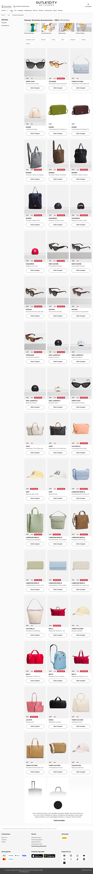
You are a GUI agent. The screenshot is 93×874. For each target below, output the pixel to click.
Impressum (8, 870)
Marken (60, 10)
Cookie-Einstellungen (33, 870)
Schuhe (35, 10)
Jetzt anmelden (59, 820)
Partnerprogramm (37, 839)
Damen (3, 15)
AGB (41, 870)
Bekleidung (28, 10)
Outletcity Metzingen (46, 3)
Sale (15, 10)
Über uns (4, 837)
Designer (20, 10)
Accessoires (48, 10)
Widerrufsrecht (36, 842)
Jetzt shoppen (35, 88)
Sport (55, 10)
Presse (3, 842)
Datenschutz (15, 870)
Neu (11, 10)
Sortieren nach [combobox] (30, 40)
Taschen (41, 10)
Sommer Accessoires (18, 15)
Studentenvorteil (36, 844)
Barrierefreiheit (23, 870)
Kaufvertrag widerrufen (38, 846)
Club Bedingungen (24, 871)
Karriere (3, 839)
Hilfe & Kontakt (36, 837)
